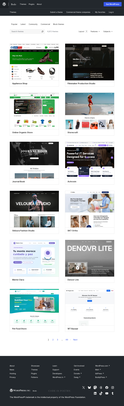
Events (76, 370)
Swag (77, 377)
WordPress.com (102, 366)
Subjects (106, 31)
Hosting (13, 373)
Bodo (35, 391)
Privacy (13, 377)
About (12, 366)
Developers (57, 373)
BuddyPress (101, 377)
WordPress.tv (59, 377)
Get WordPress (112, 4)
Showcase (35, 366)
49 (67, 339)
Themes (13, 12)
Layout (83, 31)
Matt (98, 370)
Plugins (34, 373)
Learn (55, 366)
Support (56, 370)
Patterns (34, 377)
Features (94, 31)
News (12, 370)
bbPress (99, 373)
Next (75, 339)
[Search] (42, 31)
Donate (78, 373)
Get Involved (79, 366)
